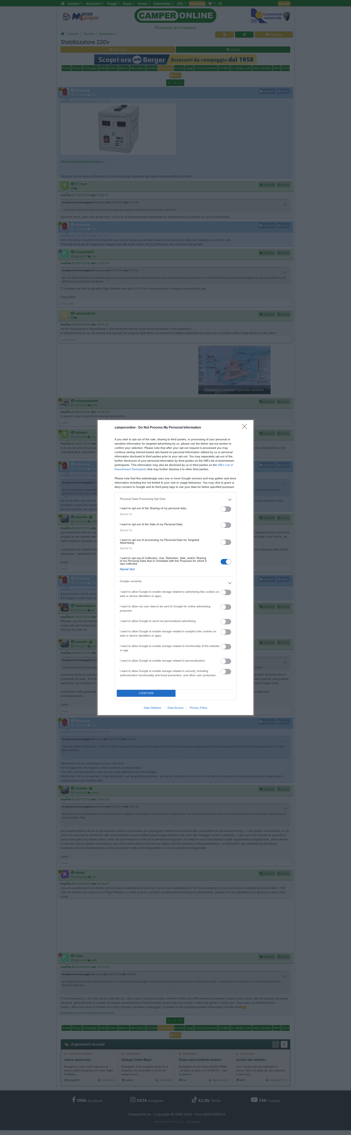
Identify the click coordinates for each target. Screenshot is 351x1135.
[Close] (246, 428)
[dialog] (175, 567)
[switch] (226, 509)
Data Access (175, 707)
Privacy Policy (198, 707)
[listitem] (175, 499)
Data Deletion (152, 707)
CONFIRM (146, 693)
